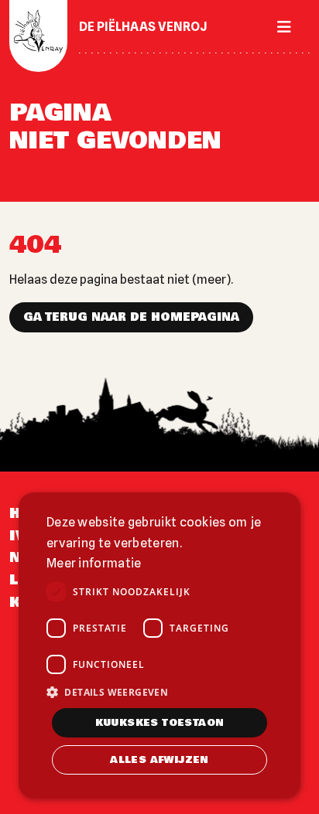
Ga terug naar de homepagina (131, 316)
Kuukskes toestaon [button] (160, 723)
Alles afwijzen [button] (159, 760)
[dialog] (159, 645)
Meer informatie (94, 563)
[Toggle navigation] (279, 27)
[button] (159, 692)
